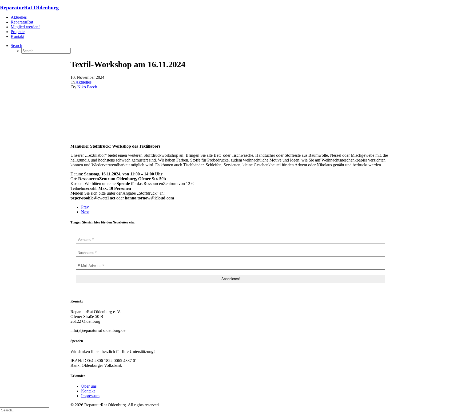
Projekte (18, 31)
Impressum (90, 396)
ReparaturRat (22, 22)
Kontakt (17, 36)
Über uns (89, 386)
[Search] (24, 410)
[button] (16, 45)
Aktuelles (19, 17)
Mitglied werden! (25, 27)
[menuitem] (236, 17)
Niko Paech (87, 87)
